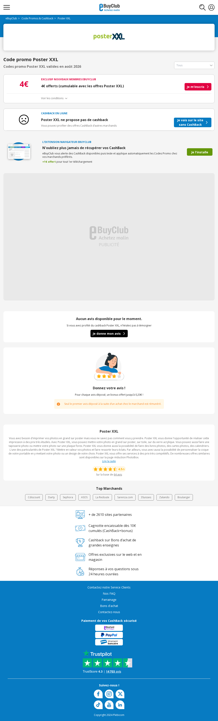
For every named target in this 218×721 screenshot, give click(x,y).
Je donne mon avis (107, 334)
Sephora (68, 497)
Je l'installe (199, 152)
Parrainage (109, 600)
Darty (51, 497)
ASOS (84, 497)
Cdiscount (34, 497)
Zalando (164, 497)
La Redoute (102, 497)
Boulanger (184, 497)
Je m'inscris (195, 87)
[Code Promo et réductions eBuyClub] (109, 7)
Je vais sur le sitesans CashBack (190, 122)
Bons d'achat (109, 606)
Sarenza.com (125, 497)
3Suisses (146, 497)
